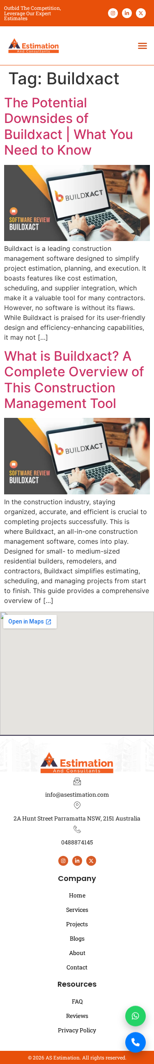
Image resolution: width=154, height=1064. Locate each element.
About (77, 953)
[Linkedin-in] (127, 13)
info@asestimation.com (77, 794)
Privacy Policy (77, 1030)
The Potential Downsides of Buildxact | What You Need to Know (68, 126)
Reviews (77, 1016)
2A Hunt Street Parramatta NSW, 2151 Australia (77, 818)
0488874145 (77, 842)
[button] (142, 45)
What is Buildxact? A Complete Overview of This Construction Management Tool (74, 379)
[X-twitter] (141, 13)
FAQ (77, 1001)
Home (77, 895)
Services (77, 909)
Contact (77, 967)
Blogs (77, 938)
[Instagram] (113, 13)
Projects (77, 924)
